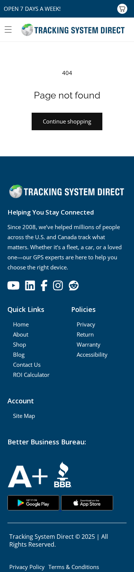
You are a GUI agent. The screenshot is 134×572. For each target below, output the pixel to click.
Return (85, 334)
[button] (8, 29)
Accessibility (92, 354)
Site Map (24, 415)
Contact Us (27, 364)
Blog (19, 354)
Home (21, 324)
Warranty (88, 344)
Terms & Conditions (73, 567)
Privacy (86, 324)
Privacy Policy (27, 567)
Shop (19, 344)
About (20, 334)
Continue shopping (67, 121)
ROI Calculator (31, 374)
